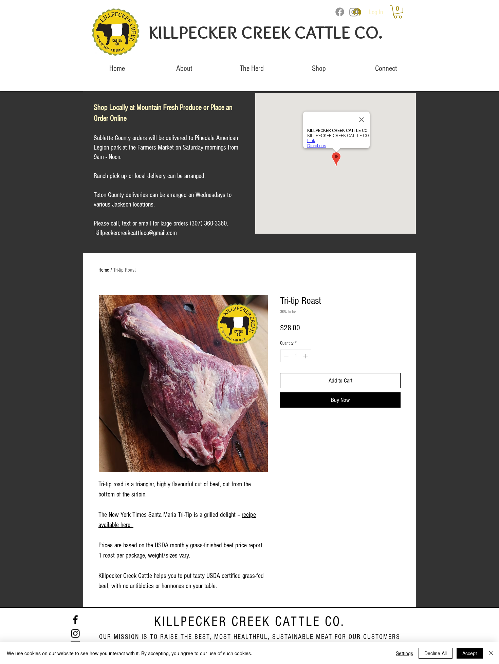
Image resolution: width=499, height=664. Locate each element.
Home (103, 270)
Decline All (435, 653)
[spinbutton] (296, 356)
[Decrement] (285, 356)
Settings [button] (404, 653)
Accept (469, 653)
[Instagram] (353, 12)
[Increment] (306, 356)
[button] (398, 12)
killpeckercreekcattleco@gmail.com (136, 233)
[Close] (491, 653)
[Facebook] (340, 12)
